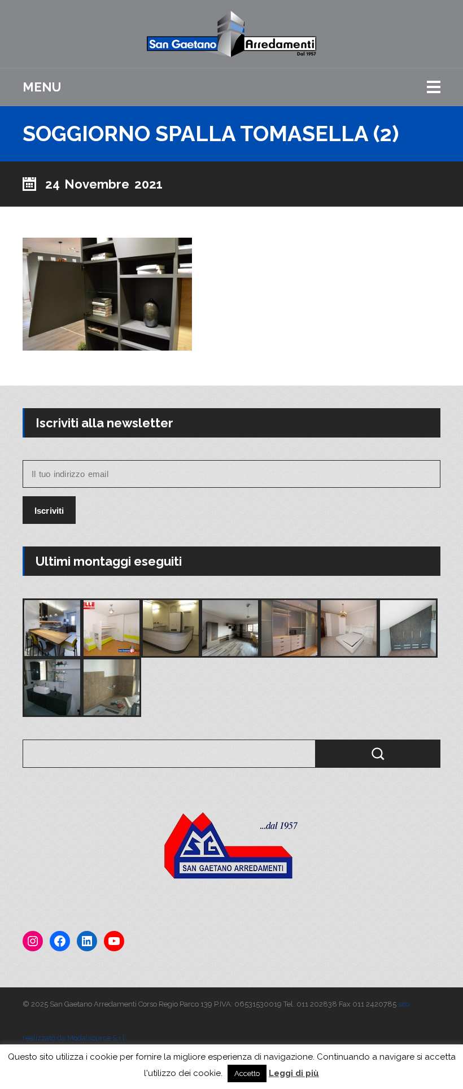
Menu (42, 87)
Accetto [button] (247, 1073)
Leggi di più (294, 1073)
